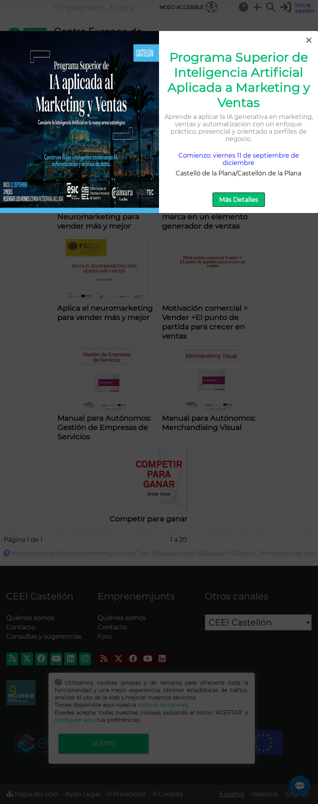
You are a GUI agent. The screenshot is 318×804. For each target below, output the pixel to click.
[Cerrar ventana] (308, 40)
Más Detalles (238, 199)
